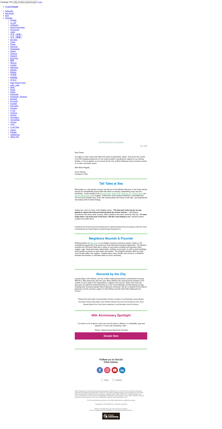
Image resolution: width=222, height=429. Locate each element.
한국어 (13, 80)
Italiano (13, 72)
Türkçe (13, 130)
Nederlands (15, 49)
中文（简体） (16, 34)
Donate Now (111, 336)
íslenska (13, 70)
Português (14, 94)
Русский (14, 101)
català (12, 32)
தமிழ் (12, 124)
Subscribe (9, 11)
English (13, 20)
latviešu (13, 115)
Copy (40, 2)
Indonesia (14, 67)
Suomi (13, 51)
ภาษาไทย (14, 127)
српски (13, 122)
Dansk (13, 44)
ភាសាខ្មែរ (13, 77)
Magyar (13, 63)
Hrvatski (13, 40)
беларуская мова (17, 27)
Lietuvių (13, 113)
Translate (8, 18)
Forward (119, 380)
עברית (12, 110)
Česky (12, 42)
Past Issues (9, 13)
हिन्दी (12, 60)
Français (13, 53)
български (14, 30)
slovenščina (15, 120)
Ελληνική (14, 58)
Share (106, 380)
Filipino (13, 132)
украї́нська (15, 134)
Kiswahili (14, 106)
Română (13, 99)
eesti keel (14, 47)
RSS (7, 16)
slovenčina (14, 117)
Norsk (12, 90)
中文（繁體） (16, 37)
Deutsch (13, 56)
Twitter (11, 7)
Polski (12, 92)
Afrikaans (14, 25)
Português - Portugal (18, 97)
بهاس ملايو (14, 85)
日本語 (13, 74)
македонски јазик (18, 83)
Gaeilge (13, 65)
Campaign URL (6, 2)
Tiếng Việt (14, 137)
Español (13, 103)
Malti (12, 87)
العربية (13, 23)
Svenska (13, 108)
